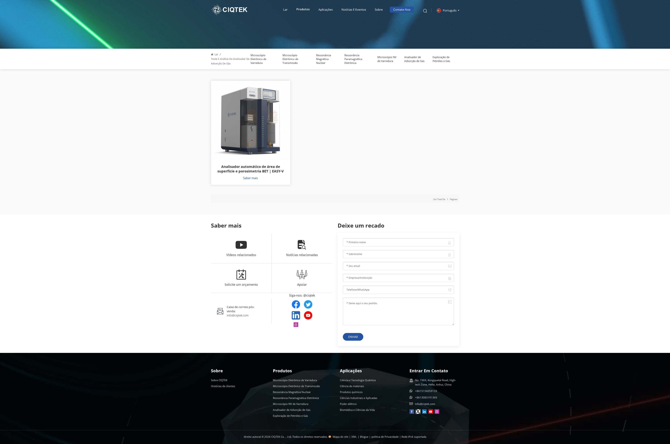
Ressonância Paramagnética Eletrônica (353, 59)
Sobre (379, 10)
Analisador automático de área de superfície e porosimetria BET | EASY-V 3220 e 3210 (250, 168)
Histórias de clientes (223, 386)
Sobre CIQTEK (219, 380)
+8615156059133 (426, 391)
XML (354, 436)
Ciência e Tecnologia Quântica (358, 380)
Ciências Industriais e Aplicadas (358, 398)
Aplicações (325, 10)
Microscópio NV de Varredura (386, 59)
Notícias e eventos (353, 10)
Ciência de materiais (352, 386)
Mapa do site (340, 436)
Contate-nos (401, 10)
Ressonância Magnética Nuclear (323, 59)
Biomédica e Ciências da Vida (357, 410)
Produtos (303, 9)
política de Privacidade (385, 436)
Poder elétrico (348, 404)
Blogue (364, 436)
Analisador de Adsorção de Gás (414, 59)
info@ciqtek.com (238, 315)
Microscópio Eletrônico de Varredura (258, 59)
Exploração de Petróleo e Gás (441, 59)
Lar (285, 10)
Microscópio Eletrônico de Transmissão (290, 59)
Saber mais (250, 178)
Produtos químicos (351, 392)
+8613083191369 (426, 397)
